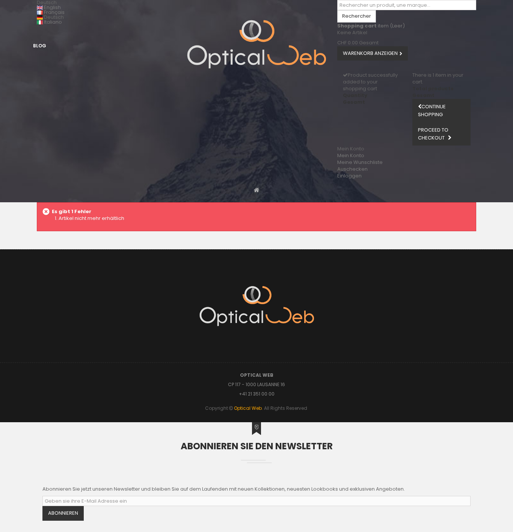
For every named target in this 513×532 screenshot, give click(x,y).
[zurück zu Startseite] (257, 189)
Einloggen (349, 175)
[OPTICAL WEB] (256, 44)
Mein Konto (350, 155)
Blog (39, 45)
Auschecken (352, 169)
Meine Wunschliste (360, 162)
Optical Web (248, 408)
